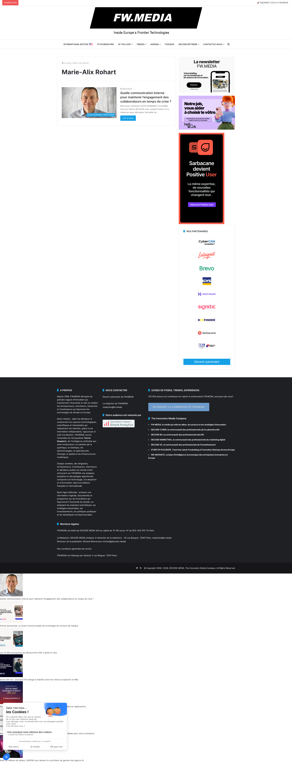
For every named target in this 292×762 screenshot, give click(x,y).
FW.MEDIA (75, 396)
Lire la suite (128, 118)
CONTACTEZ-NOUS (212, 44)
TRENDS (140, 44)
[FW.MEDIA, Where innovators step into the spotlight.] (146, 22)
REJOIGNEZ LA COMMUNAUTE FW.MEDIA (179, 406)
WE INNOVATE (158, 454)
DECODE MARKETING (161, 439)
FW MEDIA (156, 424)
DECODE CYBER (158, 429)
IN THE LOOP (124, 44)
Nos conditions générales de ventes (74, 549)
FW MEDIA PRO (106, 44)
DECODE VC (156, 444)
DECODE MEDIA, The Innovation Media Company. (192, 568)
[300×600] (201, 223)
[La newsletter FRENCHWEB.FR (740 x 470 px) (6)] (207, 92)
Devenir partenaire (206, 361)
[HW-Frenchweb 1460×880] (207, 129)
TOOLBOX (169, 44)
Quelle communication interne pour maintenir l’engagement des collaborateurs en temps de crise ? (145, 97)
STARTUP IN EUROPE (161, 449)
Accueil (67, 63)
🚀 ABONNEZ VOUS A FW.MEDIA (272, 2)
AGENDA (154, 44)
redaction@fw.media (112, 407)
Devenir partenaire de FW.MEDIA (118, 397)
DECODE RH (156, 434)
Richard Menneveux (92, 541)
